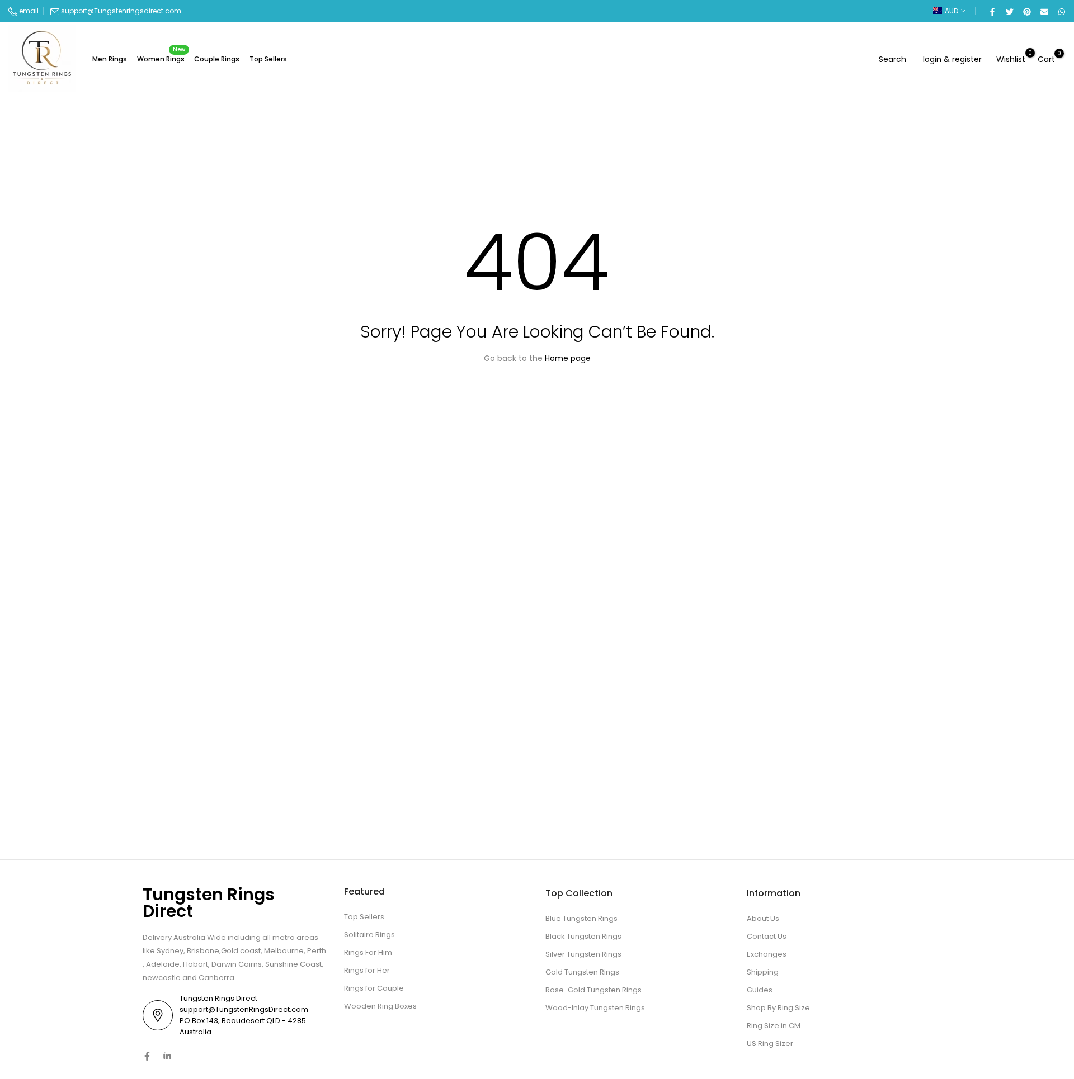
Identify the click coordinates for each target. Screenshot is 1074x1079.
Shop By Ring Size (778, 1007)
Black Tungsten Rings (583, 936)
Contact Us (766, 936)
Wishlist (1010, 59)
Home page (568, 358)
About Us (763, 918)
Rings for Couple (374, 988)
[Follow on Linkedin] (167, 1056)
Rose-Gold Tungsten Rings (593, 990)
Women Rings (161, 58)
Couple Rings (216, 59)
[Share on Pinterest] (1026, 11)
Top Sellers (268, 59)
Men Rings (109, 59)
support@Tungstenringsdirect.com (121, 11)
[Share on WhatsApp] (1061, 11)
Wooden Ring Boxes (380, 1006)
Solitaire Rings (369, 934)
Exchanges (766, 954)
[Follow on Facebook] (147, 1056)
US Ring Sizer (770, 1043)
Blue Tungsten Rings (581, 918)
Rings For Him (368, 952)
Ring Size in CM (773, 1025)
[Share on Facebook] (991, 11)
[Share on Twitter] (1009, 11)
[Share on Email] (1043, 11)
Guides (759, 990)
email (28, 11)
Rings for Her (367, 970)
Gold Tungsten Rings (582, 972)
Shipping (763, 972)
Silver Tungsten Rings (583, 954)
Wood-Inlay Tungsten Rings (595, 1007)
